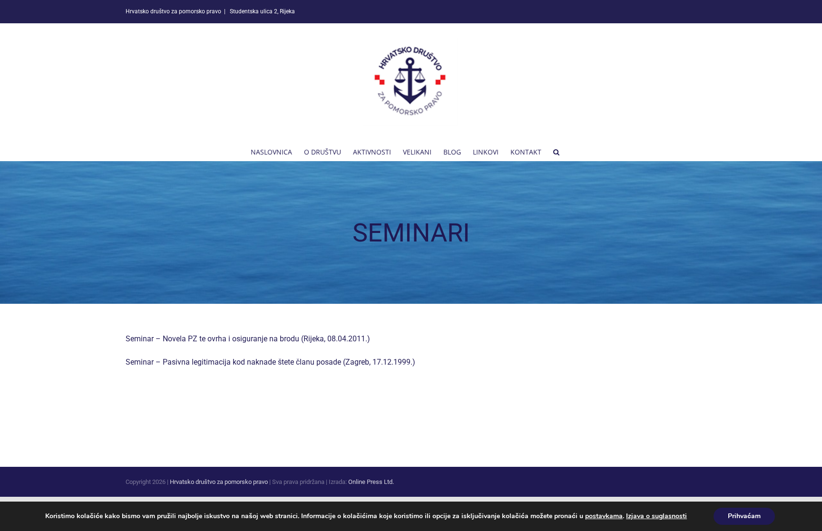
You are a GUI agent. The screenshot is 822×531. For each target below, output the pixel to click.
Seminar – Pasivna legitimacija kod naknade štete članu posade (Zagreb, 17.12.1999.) (270, 362)
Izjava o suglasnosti (656, 516)
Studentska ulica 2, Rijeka (261, 11)
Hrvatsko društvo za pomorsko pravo (219, 481)
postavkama (604, 516)
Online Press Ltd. (371, 481)
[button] (556, 151)
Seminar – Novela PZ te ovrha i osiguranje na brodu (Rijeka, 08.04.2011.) (248, 338)
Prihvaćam (744, 516)
